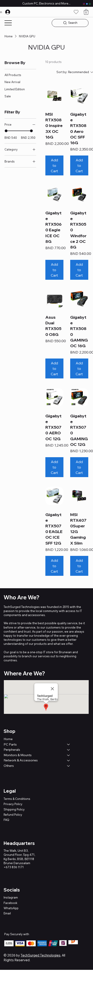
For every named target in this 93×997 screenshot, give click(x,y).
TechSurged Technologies (40, 955)
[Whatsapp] (90, 4)
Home (8, 739)
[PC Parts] (68, 744)
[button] (86, 12)
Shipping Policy (14, 809)
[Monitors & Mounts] (68, 755)
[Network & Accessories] (68, 760)
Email (7, 913)
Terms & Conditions (17, 799)
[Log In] (11, 12)
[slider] (6, 131)
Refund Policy (13, 814)
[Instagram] (84, 4)
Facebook (10, 903)
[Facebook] (87, 4)
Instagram (11, 897)
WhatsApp (11, 908)
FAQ (6, 820)
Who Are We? (21, 597)
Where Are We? (24, 673)
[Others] (68, 766)
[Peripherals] (68, 750)
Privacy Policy (13, 804)
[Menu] (8, 22)
